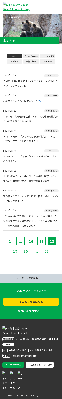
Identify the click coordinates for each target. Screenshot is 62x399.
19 (15, 251)
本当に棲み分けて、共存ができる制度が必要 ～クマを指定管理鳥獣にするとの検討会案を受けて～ (30, 179)
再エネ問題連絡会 (13, 364)
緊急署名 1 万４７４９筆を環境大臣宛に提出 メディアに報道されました (31, 199)
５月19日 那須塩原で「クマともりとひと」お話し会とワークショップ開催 (30, 83)
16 (31, 241)
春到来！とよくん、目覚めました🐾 (22, 101)
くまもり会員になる (31, 302)
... (20, 241)
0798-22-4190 (17, 350)
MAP (8, 344)
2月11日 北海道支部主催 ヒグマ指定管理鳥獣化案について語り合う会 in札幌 (30, 119)
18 (52, 241)
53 (47, 251)
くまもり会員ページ (37, 365)
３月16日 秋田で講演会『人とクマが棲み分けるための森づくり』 (30, 159)
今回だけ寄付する (29, 311)
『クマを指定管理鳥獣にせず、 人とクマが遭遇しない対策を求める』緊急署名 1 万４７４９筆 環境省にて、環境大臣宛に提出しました (30, 221)
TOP (8, 17)
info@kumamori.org (24, 356)
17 (41, 241)
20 (26, 251)
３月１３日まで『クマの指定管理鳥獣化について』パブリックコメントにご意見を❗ (30, 139)
